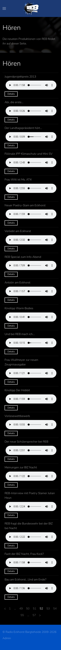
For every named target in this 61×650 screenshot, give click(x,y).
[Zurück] (5, 608)
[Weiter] (40, 615)
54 (55, 608)
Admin (7, 638)
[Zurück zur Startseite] (30, 8)
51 (34, 608)
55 (22, 615)
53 (48, 608)
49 (21, 608)
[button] (4, 8)
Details (11, 93)
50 (27, 608)
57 (34, 615)
